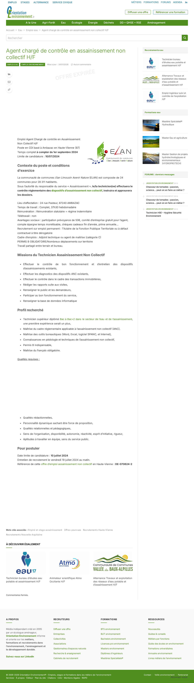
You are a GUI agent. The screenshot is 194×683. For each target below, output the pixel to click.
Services (10, 678)
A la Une (31, 22)
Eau (63, 22)
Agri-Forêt (48, 22)
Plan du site (40, 678)
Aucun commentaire (82, 64)
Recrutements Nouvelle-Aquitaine (24, 534)
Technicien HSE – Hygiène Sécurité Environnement (163, 214)
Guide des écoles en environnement (166, 643)
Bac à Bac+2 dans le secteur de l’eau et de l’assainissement (96, 319)
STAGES (25, 2)
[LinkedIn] (9, 74)
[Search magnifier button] (185, 38)
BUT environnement (110, 634)
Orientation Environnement (159, 183)
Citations (52, 678)
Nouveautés (154, 629)
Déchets (109, 22)
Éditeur (29, 678)
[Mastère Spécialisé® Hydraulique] (151, 125)
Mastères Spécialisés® (112, 658)
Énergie (93, 22)
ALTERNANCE (41, 2)
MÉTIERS (136, 2)
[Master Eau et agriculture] (151, 142)
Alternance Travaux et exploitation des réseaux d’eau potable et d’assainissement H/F (112, 581)
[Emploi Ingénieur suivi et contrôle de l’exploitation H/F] (151, 97)
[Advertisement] (80, 107)
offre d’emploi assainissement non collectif (66, 464)
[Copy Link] (9, 90)
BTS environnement (110, 629)
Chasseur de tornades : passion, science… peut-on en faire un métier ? (165, 188)
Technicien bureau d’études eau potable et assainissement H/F (24, 580)
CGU (60, 678)
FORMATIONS (151, 2)
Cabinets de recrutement (66, 658)
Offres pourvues (72, 530)
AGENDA (177, 2)
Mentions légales (72, 678)
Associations (60, 643)
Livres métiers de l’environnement (164, 658)
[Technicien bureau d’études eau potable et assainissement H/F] (26, 563)
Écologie (77, 22)
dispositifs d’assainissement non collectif (76, 190)
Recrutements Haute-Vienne (98, 530)
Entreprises (59, 634)
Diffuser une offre (138, 12)
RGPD (84, 678)
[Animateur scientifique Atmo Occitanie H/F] (69, 563)
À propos (20, 678)
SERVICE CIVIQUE (62, 2)
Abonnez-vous (179, 677)
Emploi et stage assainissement (45, 530)
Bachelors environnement (113, 638)
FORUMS (166, 2)
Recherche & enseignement (67, 653)
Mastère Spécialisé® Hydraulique (172, 123)
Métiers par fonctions (158, 638)
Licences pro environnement (115, 643)
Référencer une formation (170, 12)
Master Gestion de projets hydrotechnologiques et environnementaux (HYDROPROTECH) (175, 159)
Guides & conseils (157, 634)
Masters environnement (112, 648)
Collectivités (59, 638)
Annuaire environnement (160, 653)
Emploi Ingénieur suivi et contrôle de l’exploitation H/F (174, 96)
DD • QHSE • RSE (130, 22)
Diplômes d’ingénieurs (112, 653)
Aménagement (156, 22)
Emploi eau (32, 30)
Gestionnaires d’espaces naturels (70, 648)
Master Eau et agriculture (174, 137)
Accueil (10, 30)
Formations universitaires (160, 648)
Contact (147, 675)
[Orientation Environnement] (20, 12)
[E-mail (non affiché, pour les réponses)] (9, 82)
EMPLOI (12, 2)
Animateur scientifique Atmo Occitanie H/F (66, 580)
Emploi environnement (33, 64)
